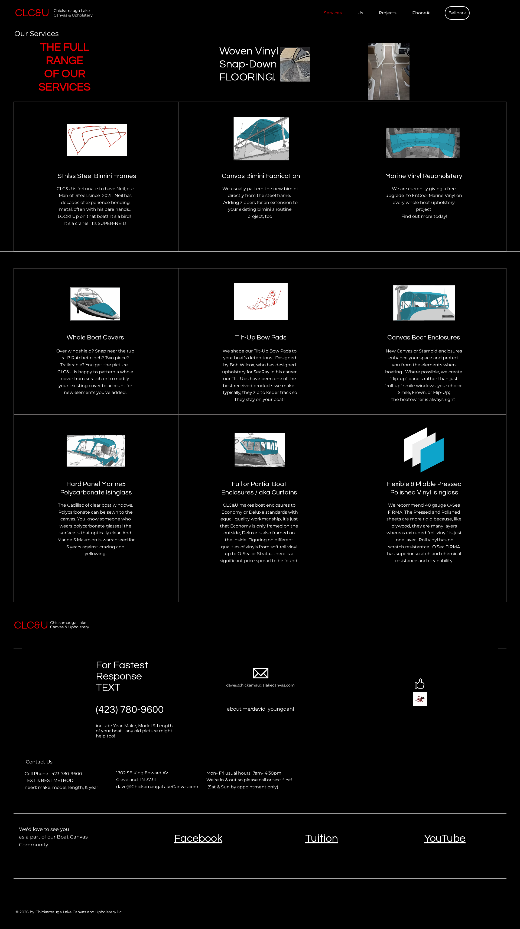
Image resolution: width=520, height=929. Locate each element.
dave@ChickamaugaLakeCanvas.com (157, 786)
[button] (457, 13)
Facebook (198, 838)
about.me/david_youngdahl (260, 709)
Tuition (321, 838)
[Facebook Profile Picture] (420, 699)
